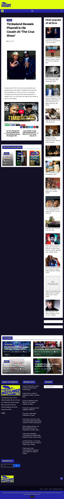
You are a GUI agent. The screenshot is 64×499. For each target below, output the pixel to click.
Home (41, 489)
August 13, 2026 (10, 351)
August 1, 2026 (9, 368)
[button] (61, 11)
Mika (17, 368)
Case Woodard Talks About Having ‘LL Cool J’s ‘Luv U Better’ (52, 313)
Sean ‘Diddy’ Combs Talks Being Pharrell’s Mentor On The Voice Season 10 (29, 133)
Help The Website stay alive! (56, 489)
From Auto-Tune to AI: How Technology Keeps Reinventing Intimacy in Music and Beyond (31, 420)
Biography (49, 157)
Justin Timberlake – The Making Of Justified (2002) (53, 191)
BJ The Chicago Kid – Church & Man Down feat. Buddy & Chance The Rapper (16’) (13, 133)
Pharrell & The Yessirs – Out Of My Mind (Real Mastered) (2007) (53, 79)
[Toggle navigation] (32, 11)
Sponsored (9, 344)
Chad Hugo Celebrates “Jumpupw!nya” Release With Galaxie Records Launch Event (31, 435)
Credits (3, 413)
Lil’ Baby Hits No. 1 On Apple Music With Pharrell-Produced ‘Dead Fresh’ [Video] (31, 442)
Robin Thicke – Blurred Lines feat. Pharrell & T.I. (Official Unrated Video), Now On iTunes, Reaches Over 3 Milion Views (53, 248)
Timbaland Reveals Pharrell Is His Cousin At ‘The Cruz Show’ (53, 40)
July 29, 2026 (40, 368)
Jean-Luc (19, 351)
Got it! (32, 496)
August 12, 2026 (40, 351)
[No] (62, 495)
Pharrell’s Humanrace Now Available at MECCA (47, 365)
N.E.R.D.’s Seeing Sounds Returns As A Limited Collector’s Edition (15, 366)
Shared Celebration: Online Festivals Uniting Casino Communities (16, 349)
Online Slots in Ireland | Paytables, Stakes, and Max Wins (47, 349)
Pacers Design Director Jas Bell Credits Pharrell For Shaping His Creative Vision (30, 428)
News (9, 20)
